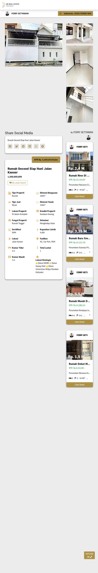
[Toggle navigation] (92, 4)
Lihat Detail (79, 196)
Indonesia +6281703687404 (77, 13)
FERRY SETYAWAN (83, 147)
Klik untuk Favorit (18, 183)
